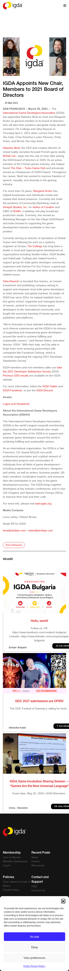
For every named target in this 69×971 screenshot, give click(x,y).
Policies (8, 877)
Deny (34, 947)
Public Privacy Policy (34, 966)
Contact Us (38, 890)
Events (35, 861)
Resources (37, 865)
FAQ (34, 886)
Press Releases (14, 545)
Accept (34, 936)
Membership (12, 853)
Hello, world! (39, 621)
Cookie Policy (11, 889)
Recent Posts (40, 853)
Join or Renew (11, 857)
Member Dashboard (15, 861)
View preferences (34, 957)
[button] (63, 901)
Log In (7, 865)
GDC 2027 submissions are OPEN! (39, 701)
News (34, 857)
